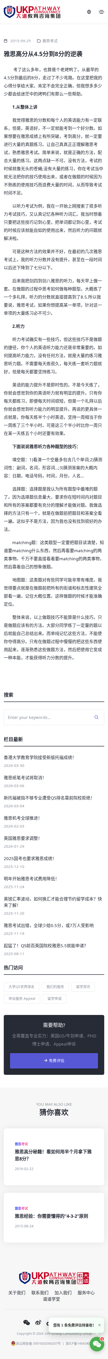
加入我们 (63, 1293)
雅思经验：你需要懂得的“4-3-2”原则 (51, 1216)
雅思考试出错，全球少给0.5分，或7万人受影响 (49, 925)
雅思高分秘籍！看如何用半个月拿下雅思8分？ (53, 1155)
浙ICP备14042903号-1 (81, 1343)
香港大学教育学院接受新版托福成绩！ (40, 757)
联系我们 (39, 1293)
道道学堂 (51, 1299)
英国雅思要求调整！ (23, 838)
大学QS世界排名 (21, 986)
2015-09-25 (20, 40)
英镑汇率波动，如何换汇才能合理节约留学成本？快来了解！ (53, 902)
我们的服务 (55, 986)
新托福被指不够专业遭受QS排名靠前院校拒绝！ (49, 798)
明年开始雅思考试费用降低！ (31, 879)
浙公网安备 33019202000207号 (38, 1343)
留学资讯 (83, 986)
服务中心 (86, 1293)
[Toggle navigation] (101, 12)
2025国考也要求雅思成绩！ (30, 858)
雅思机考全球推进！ (23, 818)
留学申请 (54, 998)
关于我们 (16, 1293)
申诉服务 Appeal (22, 998)
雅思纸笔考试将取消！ (25, 778)
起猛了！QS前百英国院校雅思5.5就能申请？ (46, 946)
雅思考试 (50, 40)
